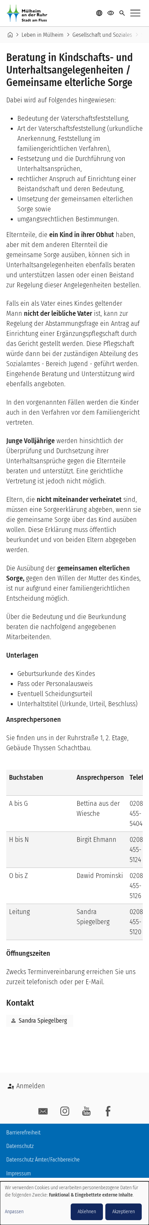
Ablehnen (87, 1212)
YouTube (86, 1111)
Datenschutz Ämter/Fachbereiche (43, 1159)
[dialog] (74, 1203)
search (122, 13)
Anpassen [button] (14, 1212)
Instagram (64, 1111)
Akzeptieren (123, 1212)
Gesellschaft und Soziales (102, 35)
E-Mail (43, 1111)
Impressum (18, 1173)
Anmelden (30, 1086)
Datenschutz (20, 1146)
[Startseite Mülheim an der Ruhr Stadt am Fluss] (28, 13)
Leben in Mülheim (42, 35)
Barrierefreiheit (23, 1132)
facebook (108, 1111)
